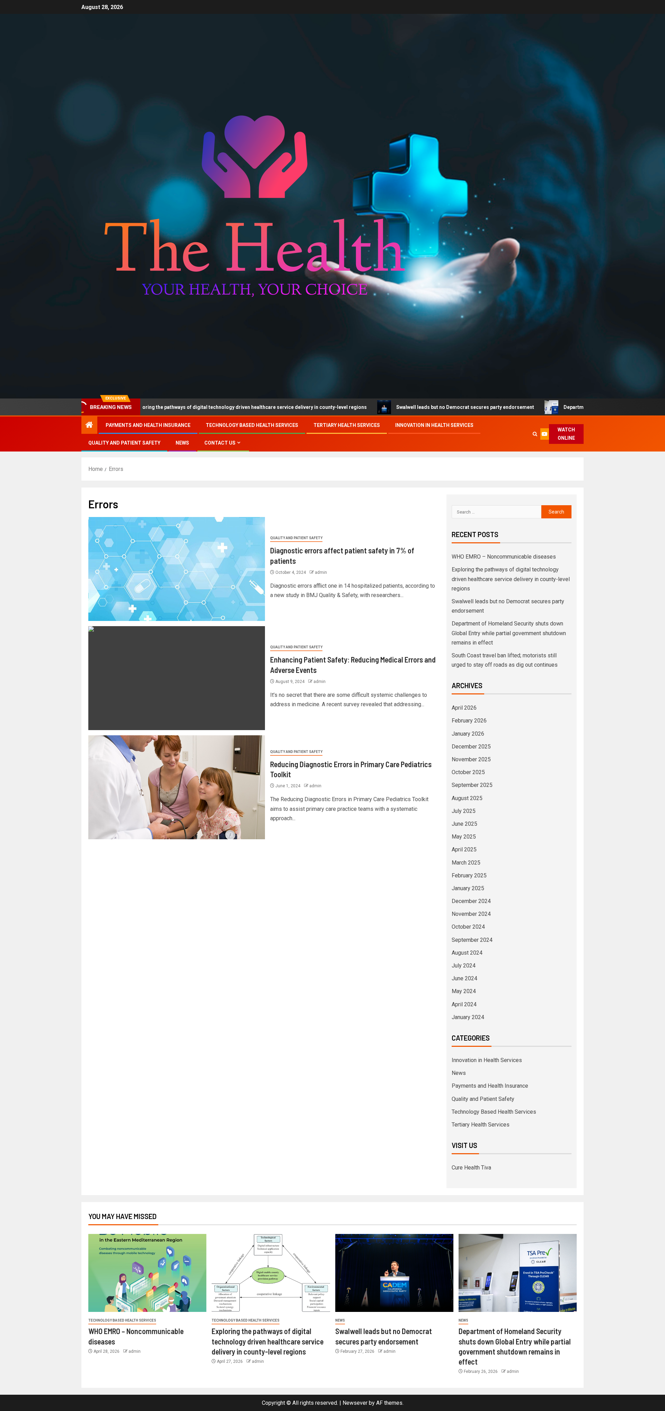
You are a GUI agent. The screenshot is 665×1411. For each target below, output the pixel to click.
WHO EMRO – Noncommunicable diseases (504, 556)
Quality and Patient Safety (124, 443)
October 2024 (468, 926)
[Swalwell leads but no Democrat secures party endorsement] (394, 1273)
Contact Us (220, 443)
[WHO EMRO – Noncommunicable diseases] (147, 1273)
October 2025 (468, 772)
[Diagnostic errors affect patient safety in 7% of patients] (176, 569)
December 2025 (471, 746)
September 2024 (472, 940)
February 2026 (469, 720)
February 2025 (469, 875)
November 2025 (471, 759)
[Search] (535, 434)
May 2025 (464, 836)
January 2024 (468, 1017)
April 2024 (464, 1004)
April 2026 (464, 707)
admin (321, 572)
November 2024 (471, 914)
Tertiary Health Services (346, 425)
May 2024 (464, 991)
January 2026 (468, 733)
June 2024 (464, 978)
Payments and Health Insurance (148, 425)
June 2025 (464, 824)
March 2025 (466, 862)
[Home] (89, 425)
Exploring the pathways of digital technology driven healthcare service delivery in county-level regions (184, 407)
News (182, 443)
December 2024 (471, 901)
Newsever (355, 1403)
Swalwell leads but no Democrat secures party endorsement (399, 407)
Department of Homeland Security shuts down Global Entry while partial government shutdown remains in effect (509, 633)
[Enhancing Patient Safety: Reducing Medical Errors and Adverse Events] (176, 678)
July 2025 (464, 811)
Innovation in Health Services (434, 425)
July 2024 (464, 965)
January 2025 (468, 888)
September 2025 (472, 785)
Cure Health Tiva (471, 1167)
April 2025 (464, 849)
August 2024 (467, 952)
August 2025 (467, 798)
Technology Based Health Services (252, 425)
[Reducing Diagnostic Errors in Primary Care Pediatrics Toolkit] (176, 787)
